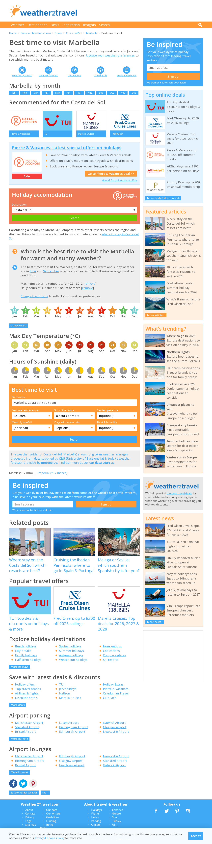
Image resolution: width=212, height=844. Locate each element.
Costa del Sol (74, 33)
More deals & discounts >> (163, 198)
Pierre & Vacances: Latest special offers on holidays (66, 148)
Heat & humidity (107, 422)
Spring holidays (70, 646)
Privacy (29, 817)
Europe (25, 33)
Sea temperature (107, 410)
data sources (104, 463)
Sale (27, 176)
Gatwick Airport (114, 723)
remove (89, 284)
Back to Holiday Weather (23, 792)
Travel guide (100, 75)
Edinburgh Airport (72, 732)
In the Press (46, 826)
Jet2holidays (67, 689)
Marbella (91, 33)
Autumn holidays (71, 655)
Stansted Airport (27, 727)
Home (13, 33)
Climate (96, 824)
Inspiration (71, 25)
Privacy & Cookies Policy (50, 838)
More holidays (19, 667)
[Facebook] (13, 784)
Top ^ (45, 792)
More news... (154, 622)
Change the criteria (34, 296)
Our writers (53, 813)
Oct (112, 92)
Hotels (95, 817)
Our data (51, 810)
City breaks (23, 651)
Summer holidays (71, 651)
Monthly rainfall (22, 422)
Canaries (117, 810)
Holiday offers (25, 684)
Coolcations (111, 651)
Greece (116, 813)
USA (114, 824)
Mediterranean (41, 33)
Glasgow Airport (114, 727)
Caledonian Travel (116, 693)
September (51, 271)
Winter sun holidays (73, 660)
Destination (19, 204)
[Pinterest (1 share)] (33, 784)
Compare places (114, 655)
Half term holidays (28, 660)
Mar (35, 92)
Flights (95, 813)
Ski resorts (110, 660)
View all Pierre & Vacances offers (119, 180)
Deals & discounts (126, 75)
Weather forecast (48, 75)
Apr (46, 92)
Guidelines (52, 817)
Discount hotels (26, 698)
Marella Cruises (70, 698)
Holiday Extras (113, 684)
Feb (25, 92)
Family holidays (26, 655)
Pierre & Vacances (116, 689)
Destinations (37, 25)
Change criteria (18, 325)
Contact (30, 813)
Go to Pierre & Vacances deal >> (111, 174)
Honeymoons (112, 646)
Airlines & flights (27, 693)
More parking (19, 738)
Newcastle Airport (116, 732)
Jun (68, 92)
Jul (79, 92)
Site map (30, 824)
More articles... (156, 315)
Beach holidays (25, 646)
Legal (28, 821)
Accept (196, 836)
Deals (55, 25)
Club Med (109, 698)
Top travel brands (28, 689)
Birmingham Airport (73, 727)
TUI (61, 684)
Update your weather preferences (110, 55)
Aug (90, 92)
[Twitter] (23, 784)
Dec (134, 92)
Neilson (64, 693)
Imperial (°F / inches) (52, 473)
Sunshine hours (64, 410)
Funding (51, 821)
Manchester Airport (29, 723)
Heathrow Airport (71, 765)
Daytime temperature (25, 410)
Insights (89, 25)
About (29, 810)
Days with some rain (67, 422)
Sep (101, 92)
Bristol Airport (25, 732)
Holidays (96, 810)
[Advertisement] (142, 10)
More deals (18, 705)
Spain (58, 33)
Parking (96, 821)
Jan (14, 92)
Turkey (116, 821)
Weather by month (22, 75)
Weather (17, 25)
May (57, 92)
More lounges (19, 772)
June (33, 271)
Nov (123, 92)
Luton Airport (69, 723)
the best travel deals (179, 493)
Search (104, 25)
